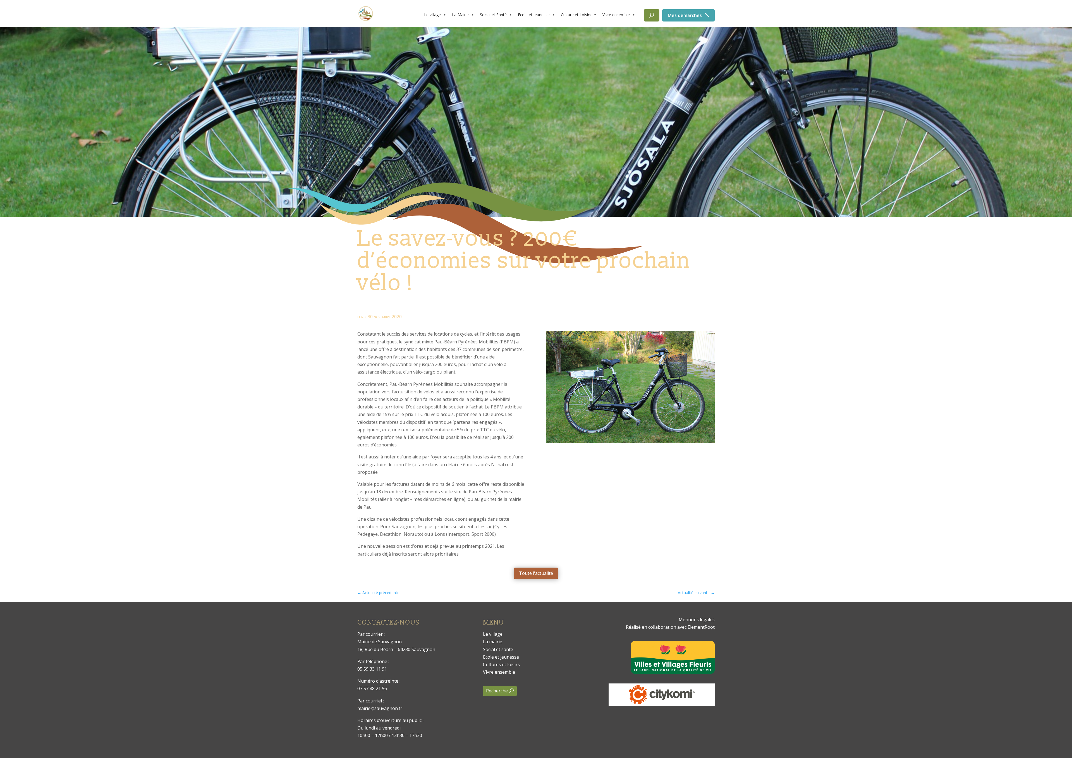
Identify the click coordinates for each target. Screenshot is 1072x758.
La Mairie (460, 14)
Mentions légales (697, 619)
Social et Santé (493, 14)
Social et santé (498, 649)
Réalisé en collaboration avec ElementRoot (670, 627)
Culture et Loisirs (576, 14)
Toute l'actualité (536, 573)
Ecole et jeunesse (501, 657)
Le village (432, 14)
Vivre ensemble (616, 14)
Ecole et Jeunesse (534, 14)
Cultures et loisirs (501, 664)
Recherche (497, 691)
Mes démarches (685, 15)
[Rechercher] (651, 15)
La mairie (492, 642)
